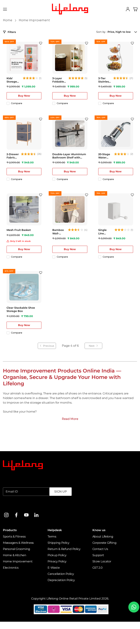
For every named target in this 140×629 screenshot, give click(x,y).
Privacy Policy (57, 561)
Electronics (11, 567)
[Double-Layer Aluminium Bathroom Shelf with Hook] (69, 133)
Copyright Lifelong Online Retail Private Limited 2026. (70, 598)
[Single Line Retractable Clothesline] (115, 209)
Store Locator (101, 561)
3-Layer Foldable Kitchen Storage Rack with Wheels (59, 80)
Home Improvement (34, 20)
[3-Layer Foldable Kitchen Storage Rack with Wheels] (69, 57)
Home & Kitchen (14, 555)
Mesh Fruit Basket (19, 230)
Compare (16, 103)
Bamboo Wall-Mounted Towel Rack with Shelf (59, 231)
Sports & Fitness (14, 536)
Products (10, 530)
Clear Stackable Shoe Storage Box (21, 309)
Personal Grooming (16, 549)
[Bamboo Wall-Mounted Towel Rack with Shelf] (69, 209)
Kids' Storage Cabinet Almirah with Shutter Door (12, 80)
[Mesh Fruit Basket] (24, 209)
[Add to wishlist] (41, 43)
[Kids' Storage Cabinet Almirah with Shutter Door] (24, 57)
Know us (98, 530)
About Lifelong (102, 536)
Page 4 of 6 (70, 345)
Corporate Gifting (104, 542)
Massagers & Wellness (18, 542)
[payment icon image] (71, 609)
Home (7, 20)
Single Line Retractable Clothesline (105, 231)
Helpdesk (55, 530)
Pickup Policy (57, 555)
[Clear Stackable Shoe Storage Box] (24, 287)
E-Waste (54, 567)
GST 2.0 (97, 567)
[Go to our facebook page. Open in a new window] (16, 515)
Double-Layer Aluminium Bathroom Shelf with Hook (69, 156)
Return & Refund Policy (64, 549)
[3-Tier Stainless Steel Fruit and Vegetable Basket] (115, 57)
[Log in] (127, 9)
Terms (52, 536)
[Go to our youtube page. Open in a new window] (26, 515)
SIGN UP (60, 491)
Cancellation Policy (61, 574)
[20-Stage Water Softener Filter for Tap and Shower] (115, 133)
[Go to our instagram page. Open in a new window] (6, 515)
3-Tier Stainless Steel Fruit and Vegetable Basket (104, 80)
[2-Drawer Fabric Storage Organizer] (24, 133)
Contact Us (100, 549)
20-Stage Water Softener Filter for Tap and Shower (104, 156)
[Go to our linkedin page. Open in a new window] (36, 515)
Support (98, 555)
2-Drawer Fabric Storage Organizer (13, 156)
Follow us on (12, 505)
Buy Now (24, 95)
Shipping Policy (58, 542)
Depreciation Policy (61, 580)
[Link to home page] (23, 465)
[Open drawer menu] (5, 9)
